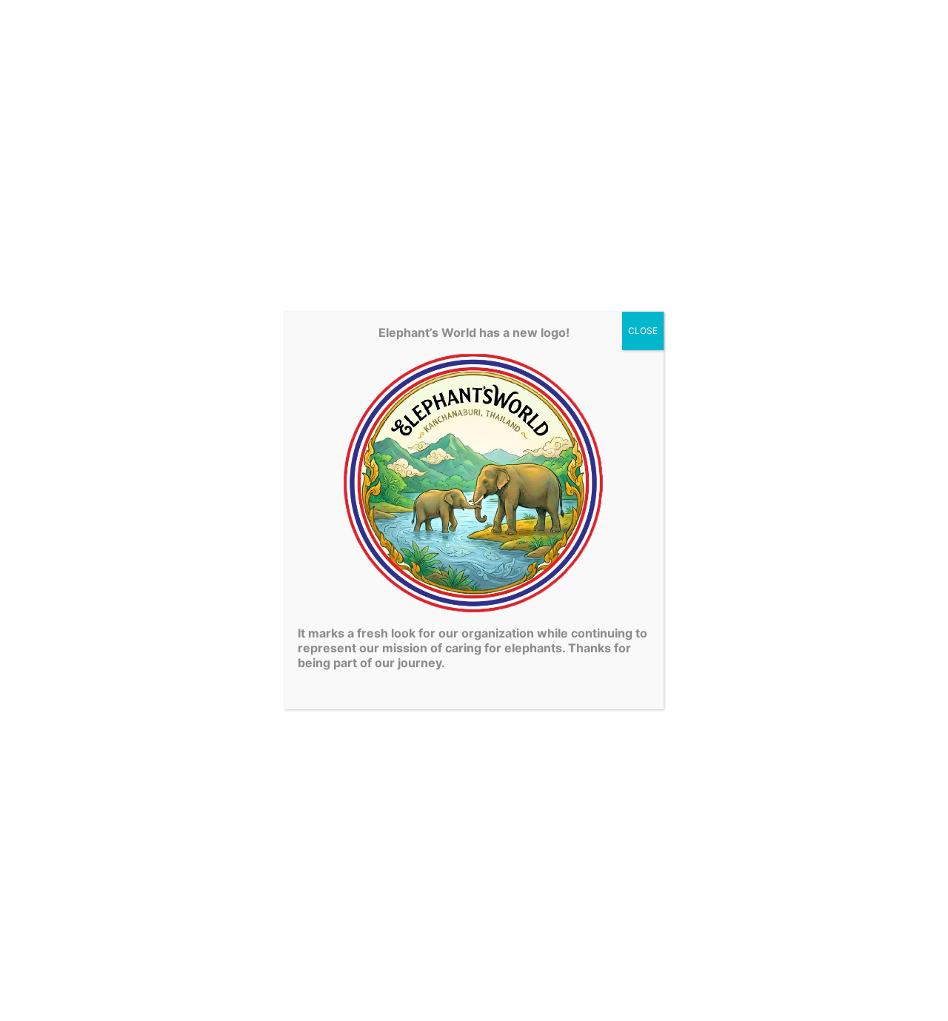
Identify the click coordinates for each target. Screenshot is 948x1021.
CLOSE (643, 330)
